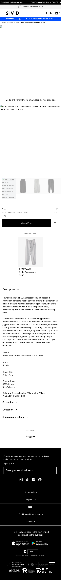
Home (4, 23)
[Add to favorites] (57, 209)
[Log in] (51, 13)
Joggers (30, 436)
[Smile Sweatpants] (30, 252)
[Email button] (55, 223)
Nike (17, 23)
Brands (11, 23)
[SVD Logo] (12, 13)
